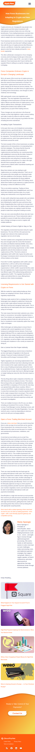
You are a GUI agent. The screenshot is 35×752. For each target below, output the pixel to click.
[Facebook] (11, 748)
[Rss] (7, 748)
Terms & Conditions (9, 744)
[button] (29, 4)
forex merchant (12, 423)
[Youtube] (21, 748)
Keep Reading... (6, 578)
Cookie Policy (7, 741)
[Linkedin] (16, 748)
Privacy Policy (17, 741)
